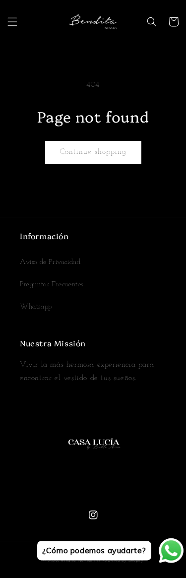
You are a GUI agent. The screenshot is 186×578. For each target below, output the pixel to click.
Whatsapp (36, 307)
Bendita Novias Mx (81, 561)
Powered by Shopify (123, 561)
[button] (12, 22)
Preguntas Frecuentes (51, 284)
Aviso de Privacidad (50, 262)
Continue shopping (93, 152)
